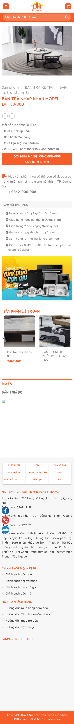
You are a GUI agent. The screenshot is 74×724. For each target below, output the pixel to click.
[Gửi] (67, 17)
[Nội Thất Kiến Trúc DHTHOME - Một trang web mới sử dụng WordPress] (37, 6)
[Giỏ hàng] (68, 6)
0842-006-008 (23, 191)
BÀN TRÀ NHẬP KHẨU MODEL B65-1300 (55, 355)
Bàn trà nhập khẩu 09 (19, 354)
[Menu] (6, 6)
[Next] (70, 345)
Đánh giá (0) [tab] (12, 392)
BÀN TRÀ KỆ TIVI (39, 87)
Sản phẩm (10, 87)
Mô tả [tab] (7, 384)
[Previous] (3, 345)
